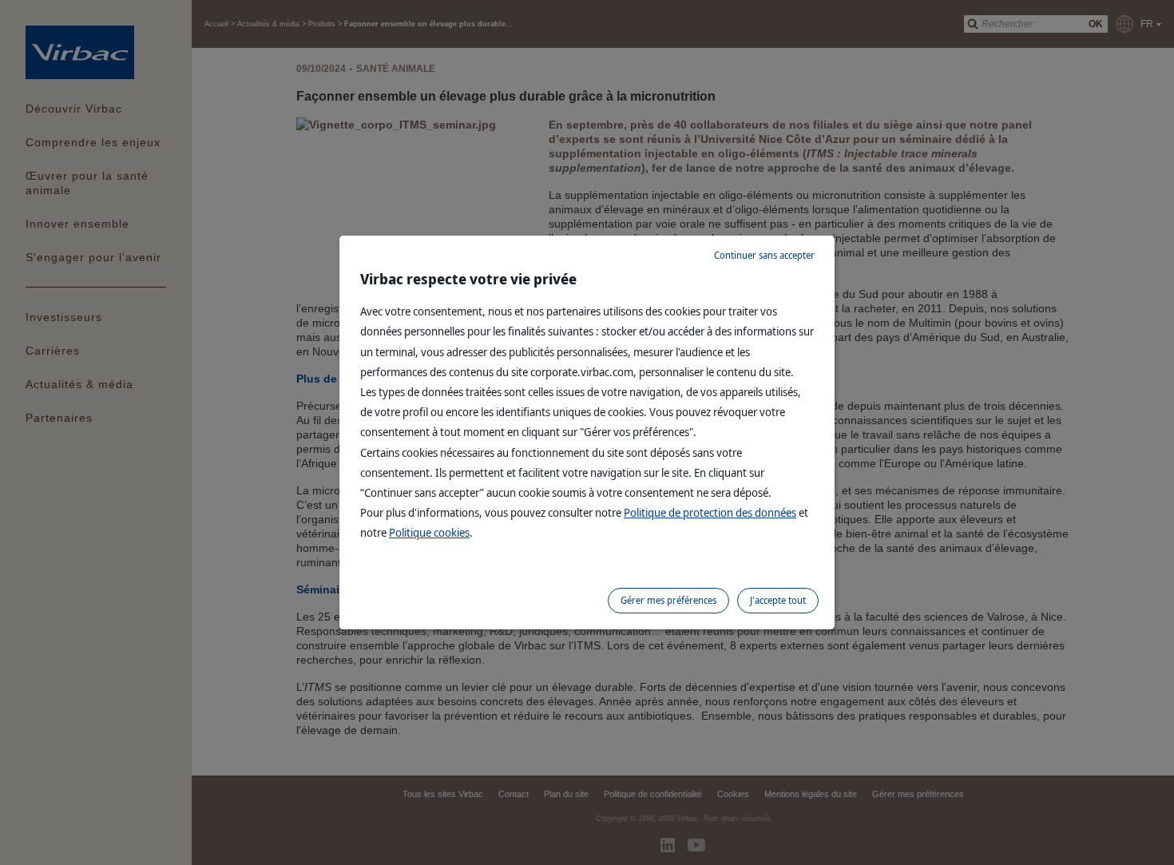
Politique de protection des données (710, 512)
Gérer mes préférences (668, 600)
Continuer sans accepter (764, 255)
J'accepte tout (778, 600)
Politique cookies (429, 532)
